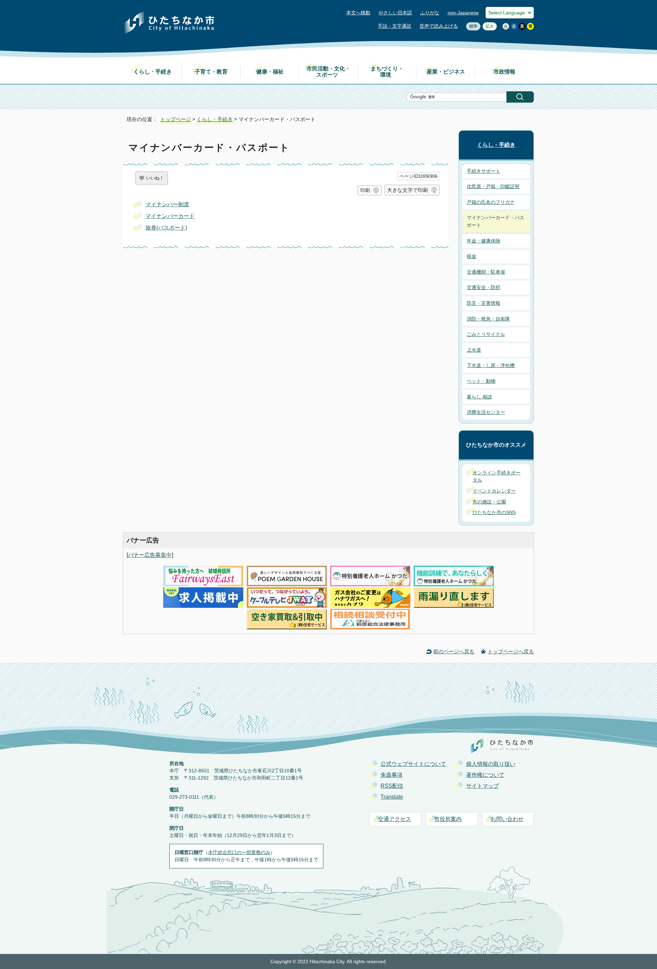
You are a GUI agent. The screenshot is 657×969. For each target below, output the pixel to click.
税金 (471, 256)
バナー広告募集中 (150, 555)
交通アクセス (394, 819)
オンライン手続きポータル (496, 476)
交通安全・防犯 (483, 287)
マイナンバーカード (170, 216)
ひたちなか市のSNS (494, 512)
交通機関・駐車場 (486, 272)
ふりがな (429, 12)
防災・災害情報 (483, 303)
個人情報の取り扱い (490, 764)
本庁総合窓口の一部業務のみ (239, 852)
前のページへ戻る (453, 651)
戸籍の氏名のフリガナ (491, 202)
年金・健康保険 (483, 241)
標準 (471, 26)
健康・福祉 (270, 72)
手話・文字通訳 (394, 26)
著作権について (485, 775)
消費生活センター (486, 412)
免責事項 (391, 775)
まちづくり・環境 (387, 72)
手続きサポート (483, 171)
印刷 (365, 190)
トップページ (175, 119)
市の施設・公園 (489, 502)
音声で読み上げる (439, 26)
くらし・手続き (152, 72)
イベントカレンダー (494, 491)
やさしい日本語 (395, 12)
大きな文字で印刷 (407, 190)
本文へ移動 (358, 12)
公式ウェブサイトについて (413, 764)
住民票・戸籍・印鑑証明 (493, 186)
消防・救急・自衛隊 (488, 319)
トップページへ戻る (511, 651)
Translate (392, 797)
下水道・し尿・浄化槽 (491, 365)
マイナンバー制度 (167, 204)
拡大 (488, 26)
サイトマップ (482, 786)
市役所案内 (448, 819)
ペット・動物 (481, 381)
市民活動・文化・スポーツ (328, 72)
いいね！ (155, 178)
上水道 (474, 350)
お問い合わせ (507, 819)
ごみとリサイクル (486, 334)
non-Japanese (463, 12)
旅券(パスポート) (166, 228)
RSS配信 (392, 786)
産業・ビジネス (446, 72)
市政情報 (504, 72)
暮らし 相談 (479, 397)
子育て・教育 (211, 72)
